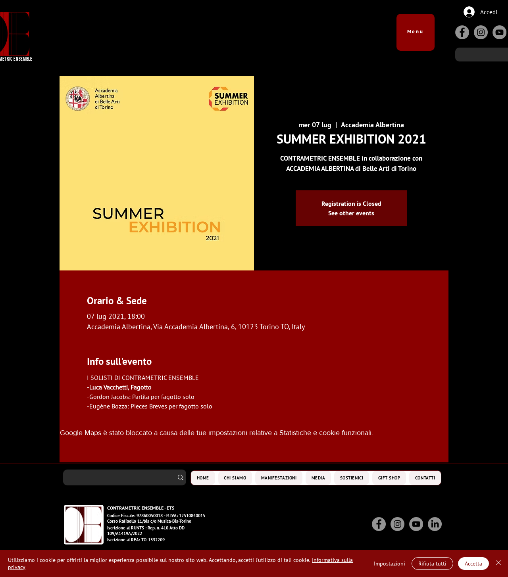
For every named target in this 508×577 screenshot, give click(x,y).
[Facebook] (462, 32)
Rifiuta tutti (432, 563)
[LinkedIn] (435, 524)
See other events (351, 213)
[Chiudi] (498, 563)
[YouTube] (499, 32)
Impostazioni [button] (389, 563)
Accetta (473, 563)
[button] (415, 28)
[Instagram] (481, 32)
